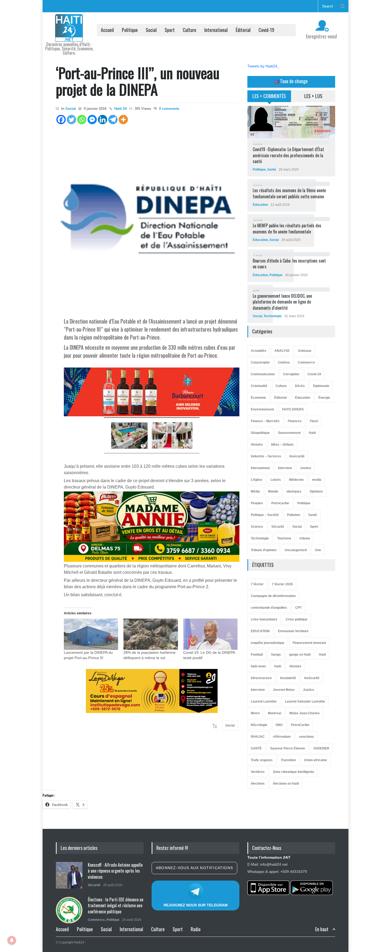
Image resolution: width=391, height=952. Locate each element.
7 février (257, 584)
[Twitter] (71, 119)
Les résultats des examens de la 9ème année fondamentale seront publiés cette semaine (289, 193)
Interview (285, 468)
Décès (300, 386)
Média (255, 491)
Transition (288, 760)
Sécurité (277, 527)
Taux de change (293, 81)
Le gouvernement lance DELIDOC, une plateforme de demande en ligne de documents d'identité (282, 302)
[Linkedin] (102, 119)
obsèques (293, 491)
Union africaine (315, 760)
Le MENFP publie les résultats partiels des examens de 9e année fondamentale (287, 228)
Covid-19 (266, 29)
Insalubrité (288, 678)
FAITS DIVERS (293, 409)
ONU (279, 725)
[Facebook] (61, 119)
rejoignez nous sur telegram (196, 905)
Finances (295, 421)
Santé (271, 169)
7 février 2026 (282, 584)
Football (257, 654)
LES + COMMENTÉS (269, 95)
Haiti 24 (120, 109)
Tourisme (284, 538)
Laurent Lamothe (264, 701)
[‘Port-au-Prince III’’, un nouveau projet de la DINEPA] (147, 219)
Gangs (276, 654)
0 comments (169, 109)
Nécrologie (259, 725)
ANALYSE (282, 351)
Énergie (324, 398)
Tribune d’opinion (263, 550)
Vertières (258, 772)
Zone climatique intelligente (293, 772)
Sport (170, 29)
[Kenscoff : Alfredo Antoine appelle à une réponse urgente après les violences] (69, 875)
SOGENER (321, 748)
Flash (314, 421)
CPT (298, 608)
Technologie (273, 316)
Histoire (257, 444)
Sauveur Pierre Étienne (287, 748)
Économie (258, 398)
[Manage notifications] (11, 940)
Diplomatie (321, 386)
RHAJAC (258, 737)
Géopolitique (260, 433)
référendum (282, 737)
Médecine (296, 480)
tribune (305, 538)
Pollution (293, 515)
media (316, 480)
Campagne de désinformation (273, 596)
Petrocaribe (280, 503)
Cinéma (284, 362)
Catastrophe (260, 362)
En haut (321, 929)
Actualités (258, 351)
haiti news (258, 666)
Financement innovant (309, 643)
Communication (263, 374)
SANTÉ (256, 748)
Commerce (306, 362)
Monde (273, 491)
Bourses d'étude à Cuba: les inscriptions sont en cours (289, 263)
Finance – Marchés (265, 421)
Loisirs (276, 480)
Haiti (322, 654)
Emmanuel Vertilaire (293, 631)
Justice (305, 468)
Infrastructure (261, 678)
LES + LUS (313, 95)
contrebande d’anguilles (269, 608)
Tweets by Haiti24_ (263, 66)
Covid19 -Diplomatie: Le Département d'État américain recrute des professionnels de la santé (288, 155)
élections (258, 783)
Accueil (107, 29)
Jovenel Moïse (284, 690)
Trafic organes (262, 760)
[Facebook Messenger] (92, 119)
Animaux (304, 351)
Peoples (257, 503)
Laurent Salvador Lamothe (305, 701)
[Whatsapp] (81, 119)
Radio (196, 929)
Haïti (312, 433)
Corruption (291, 374)
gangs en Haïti (300, 654)
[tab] (269, 98)
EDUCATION (260, 631)
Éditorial (243, 29)
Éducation (260, 205)
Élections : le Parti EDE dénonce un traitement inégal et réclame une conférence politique (115, 905)
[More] (123, 119)
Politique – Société (265, 515)
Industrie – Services (266, 456)
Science (257, 527)
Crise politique (296, 619)
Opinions (316, 491)
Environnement (262, 409)
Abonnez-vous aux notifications (194, 868)
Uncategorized (296, 550)
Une (318, 550)
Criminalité (259, 386)
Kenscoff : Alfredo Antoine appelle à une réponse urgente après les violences (115, 871)
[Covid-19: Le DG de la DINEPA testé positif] (210, 634)
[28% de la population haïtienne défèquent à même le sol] (150, 634)
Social (151, 29)
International (216, 29)
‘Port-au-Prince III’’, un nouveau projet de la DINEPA (137, 81)
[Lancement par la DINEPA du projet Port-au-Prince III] (91, 634)
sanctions (306, 737)
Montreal (274, 713)
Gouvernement (289, 433)
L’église (256, 480)
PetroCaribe (300, 725)
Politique (130, 29)
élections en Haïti (286, 783)
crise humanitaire (264, 619)
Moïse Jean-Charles (304, 713)
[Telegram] (113, 119)
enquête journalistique (267, 643)
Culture (189, 29)
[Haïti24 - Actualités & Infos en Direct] (69, 36)
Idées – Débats (282, 444)
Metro (255, 713)
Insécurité (297, 456)
